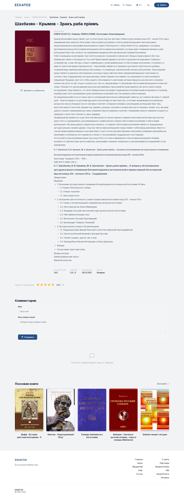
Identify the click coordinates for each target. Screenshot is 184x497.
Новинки (76, 34)
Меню (117, 5)
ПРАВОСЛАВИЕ (88, 34)
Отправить (29, 337)
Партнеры (164, 463)
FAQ (167, 470)
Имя (20, 307)
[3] (45, 285)
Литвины (165, 477)
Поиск (129, 5)
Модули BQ (138, 467)
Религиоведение (117, 34)
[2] (41, 285)
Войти (163, 5)
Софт (140, 470)
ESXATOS (21, 459)
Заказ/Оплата (162, 474)
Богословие (102, 34)
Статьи (139, 474)
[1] (38, 285)
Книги (27, 17)
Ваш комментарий (26, 317)
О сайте (165, 459)
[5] (53, 285)
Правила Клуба (162, 467)
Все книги (162, 384)
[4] (49, 285)
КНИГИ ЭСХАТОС (39, 17)
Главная (18, 17)
